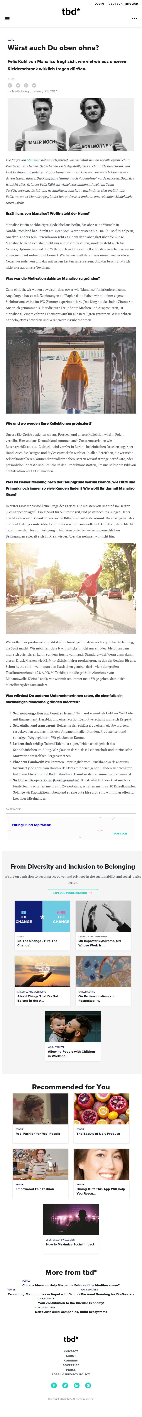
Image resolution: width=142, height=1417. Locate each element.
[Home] (71, 11)
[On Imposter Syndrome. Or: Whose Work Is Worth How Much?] (103, 916)
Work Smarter (56, 1047)
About (71, 1356)
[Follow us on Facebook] (54, 1387)
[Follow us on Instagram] (88, 1387)
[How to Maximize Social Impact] (71, 1219)
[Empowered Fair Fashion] (40, 1164)
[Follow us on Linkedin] (77, 1387)
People (19, 1129)
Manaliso (33, 160)
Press (71, 1370)
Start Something (45, 1308)
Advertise (71, 1365)
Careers (71, 1360)
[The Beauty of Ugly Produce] (101, 1108)
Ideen (20, 937)
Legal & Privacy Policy (71, 1374)
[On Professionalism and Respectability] (103, 971)
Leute (11, 40)
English (131, 3)
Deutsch (116, 3)
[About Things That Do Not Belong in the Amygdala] (42, 971)
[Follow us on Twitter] (65, 1387)
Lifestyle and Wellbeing (92, 937)
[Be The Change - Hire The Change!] (42, 916)
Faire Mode (13, 809)
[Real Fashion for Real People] (40, 1108)
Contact (71, 1351)
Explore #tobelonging (70, 893)
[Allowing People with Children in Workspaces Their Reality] (73, 1026)
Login (100, 3)
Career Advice (86, 992)
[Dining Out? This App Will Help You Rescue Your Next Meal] (101, 1164)
